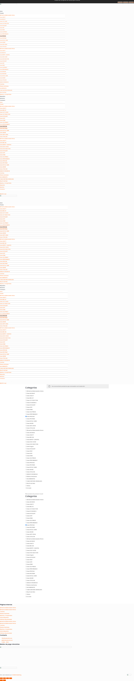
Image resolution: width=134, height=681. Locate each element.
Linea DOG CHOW (3, 56)
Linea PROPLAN (3, 36)
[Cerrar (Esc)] (10, 678)
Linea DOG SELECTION (4, 59)
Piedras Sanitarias (4, 86)
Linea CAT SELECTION (4, 23)
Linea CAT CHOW (3, 21)
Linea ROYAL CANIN (4, 40)
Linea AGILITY (2, 17)
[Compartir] (7, 678)
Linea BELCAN (3, 52)
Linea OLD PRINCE (3, 31)
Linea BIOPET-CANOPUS (5, 54)
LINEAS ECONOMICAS (4, 82)
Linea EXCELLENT (3, 25)
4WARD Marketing (16, 675)
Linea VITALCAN (3, 80)
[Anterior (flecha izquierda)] (1, 680)
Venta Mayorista (4, 617)
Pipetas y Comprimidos (5, 94)
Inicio (1, 11)
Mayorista (2, 96)
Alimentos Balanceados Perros (7, 48)
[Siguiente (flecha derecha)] (4, 680)
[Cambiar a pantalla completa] (4, 678)
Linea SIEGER (2, 42)
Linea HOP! (2, 27)
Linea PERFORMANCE (4, 34)
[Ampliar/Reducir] (1, 678)
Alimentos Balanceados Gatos (7, 15)
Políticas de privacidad (6, 619)
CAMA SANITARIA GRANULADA (6, 90)
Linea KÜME (2, 29)
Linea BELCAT (3, 19)
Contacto (2, 100)
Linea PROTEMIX (3, 38)
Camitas (2, 611)
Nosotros (2, 98)
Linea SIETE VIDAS (3, 44)
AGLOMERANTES (3, 88)
